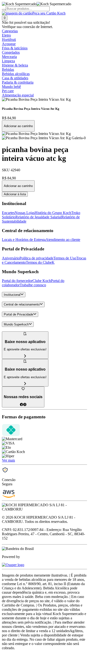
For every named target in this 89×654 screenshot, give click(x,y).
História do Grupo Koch (53, 213)
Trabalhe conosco (33, 285)
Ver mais (8, 460)
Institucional (12, 294)
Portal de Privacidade (18, 314)
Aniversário (10, 258)
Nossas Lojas (25, 213)
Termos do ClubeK (40, 262)
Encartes (8, 213)
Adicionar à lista (15, 194)
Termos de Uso (64, 258)
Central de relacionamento (22, 304)
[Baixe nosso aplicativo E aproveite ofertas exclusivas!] (25, 384)
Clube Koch (42, 281)
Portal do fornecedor (17, 281)
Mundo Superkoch (16, 324)
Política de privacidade (36, 258)
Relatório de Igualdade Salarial (38, 217)
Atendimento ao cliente (63, 240)
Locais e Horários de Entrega (24, 240)
